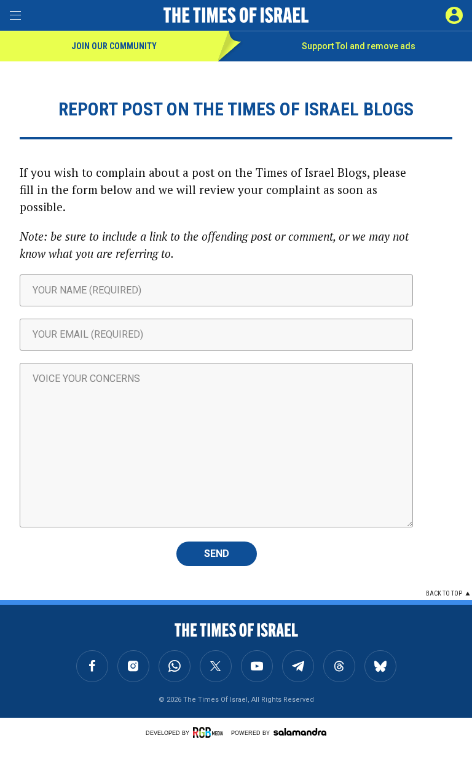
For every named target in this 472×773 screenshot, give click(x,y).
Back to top (444, 593)
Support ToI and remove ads (358, 46)
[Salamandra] (299, 732)
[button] (454, 15)
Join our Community (114, 46)
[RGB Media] (210, 732)
